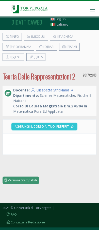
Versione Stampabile (22, 180)
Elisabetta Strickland (52, 90)
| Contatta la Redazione (24, 222)
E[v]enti (15, 57)
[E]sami (71, 47)
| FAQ (10, 214)
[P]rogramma (20, 47)
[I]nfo (14, 36)
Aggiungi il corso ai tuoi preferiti (42, 126)
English (60, 19)
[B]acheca (65, 36)
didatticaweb (26, 22)
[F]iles (38, 57)
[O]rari (48, 47)
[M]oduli (37, 36)
